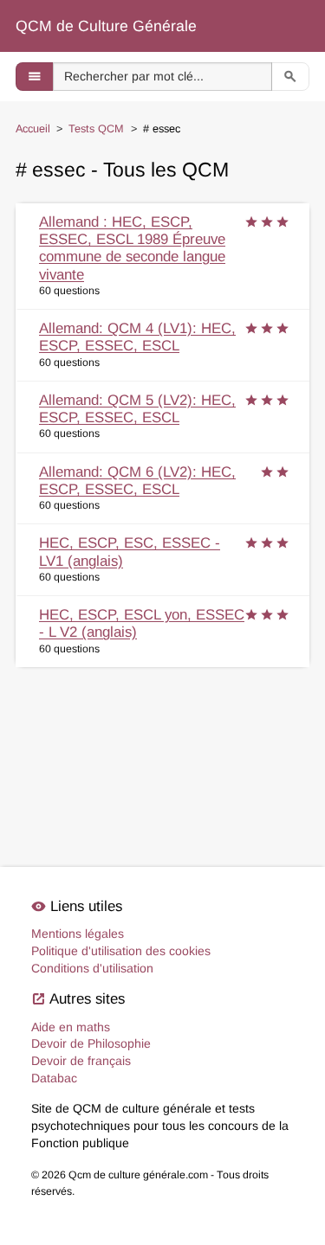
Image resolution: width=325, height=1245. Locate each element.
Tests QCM (96, 129)
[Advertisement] (162, 741)
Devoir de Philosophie (91, 1043)
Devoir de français (81, 1061)
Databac (54, 1078)
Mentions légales (77, 933)
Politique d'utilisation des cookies (121, 951)
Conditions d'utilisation (92, 968)
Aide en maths (70, 1027)
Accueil (33, 129)
